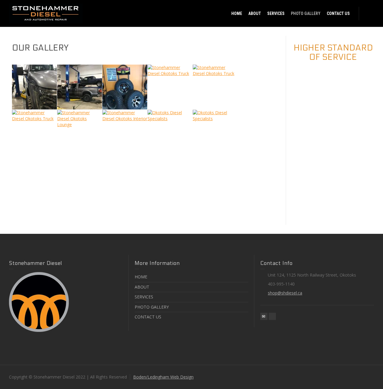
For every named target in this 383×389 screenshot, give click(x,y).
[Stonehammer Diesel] (46, 13)
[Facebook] (272, 316)
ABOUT (142, 287)
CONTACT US (148, 317)
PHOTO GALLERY (152, 307)
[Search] (368, 13)
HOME (141, 277)
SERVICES (144, 297)
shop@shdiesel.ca (285, 293)
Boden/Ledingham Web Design (163, 377)
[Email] (264, 316)
